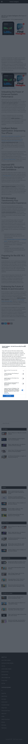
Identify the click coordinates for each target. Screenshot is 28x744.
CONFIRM (8, 395)
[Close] (25, 346)
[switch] (23, 374)
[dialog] (14, 372)
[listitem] (14, 371)
